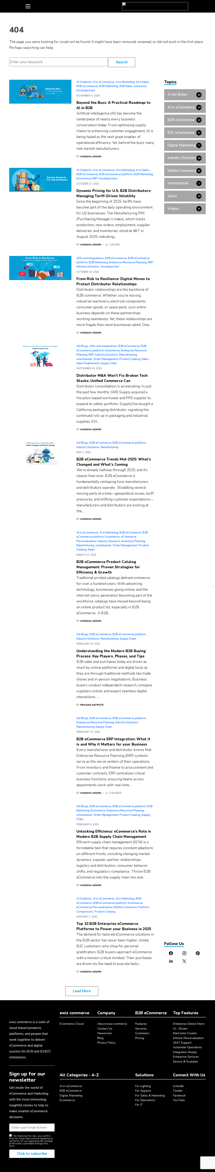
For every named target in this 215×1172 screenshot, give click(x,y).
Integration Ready (185, 1052)
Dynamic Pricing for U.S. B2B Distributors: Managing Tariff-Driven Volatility (113, 193)
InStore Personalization (188, 1038)
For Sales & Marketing (150, 1096)
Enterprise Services (186, 1057)
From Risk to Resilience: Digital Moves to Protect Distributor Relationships (113, 281)
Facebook (179, 1096)
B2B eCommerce (87, 86)
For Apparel (143, 1091)
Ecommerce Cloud (72, 1024)
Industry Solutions (87, 267)
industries (140, 86)
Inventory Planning (133, 541)
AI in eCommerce (103, 82)
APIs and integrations (90, 258)
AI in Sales (142, 82)
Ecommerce (83, 178)
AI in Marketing (125, 82)
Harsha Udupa (90, 156)
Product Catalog (129, 359)
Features (141, 1024)
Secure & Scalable (185, 1062)
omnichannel (84, 359)
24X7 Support (182, 1043)
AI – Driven (180, 1029)
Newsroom (104, 1033)
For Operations (145, 1100)
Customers (142, 1033)
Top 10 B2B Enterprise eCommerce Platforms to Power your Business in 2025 (113, 926)
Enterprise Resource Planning (128, 262)
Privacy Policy (106, 1043)
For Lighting (143, 1086)
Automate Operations (187, 1047)
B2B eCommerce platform (116, 174)
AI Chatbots (84, 82)
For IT (139, 1105)
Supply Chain (109, 363)
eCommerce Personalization (94, 907)
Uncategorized (85, 90)
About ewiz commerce (112, 1024)
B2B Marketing (108, 86)
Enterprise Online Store (189, 1024)
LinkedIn (178, 1086)
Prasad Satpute (92, 705)
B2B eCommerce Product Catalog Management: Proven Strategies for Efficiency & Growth (108, 567)
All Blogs (82, 346)
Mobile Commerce (125, 907)
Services (141, 1029)
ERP (94, 178)
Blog (100, 1038)
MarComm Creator (185, 1033)
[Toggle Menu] (27, 6)
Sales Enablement (87, 363)
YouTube (179, 1100)
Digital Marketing (71, 1096)
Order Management (105, 359)
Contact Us (104, 1029)
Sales (145, 359)
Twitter (178, 1091)
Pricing (139, 1038)
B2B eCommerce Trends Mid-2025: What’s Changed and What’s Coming (113, 462)
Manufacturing (128, 355)
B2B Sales (126, 86)
